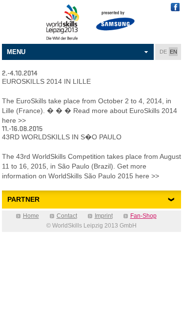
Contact (67, 215)
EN (173, 52)
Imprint (104, 215)
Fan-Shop (143, 215)
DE (163, 52)
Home (31, 215)
